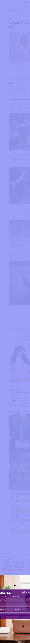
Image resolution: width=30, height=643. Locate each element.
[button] (15, 585)
